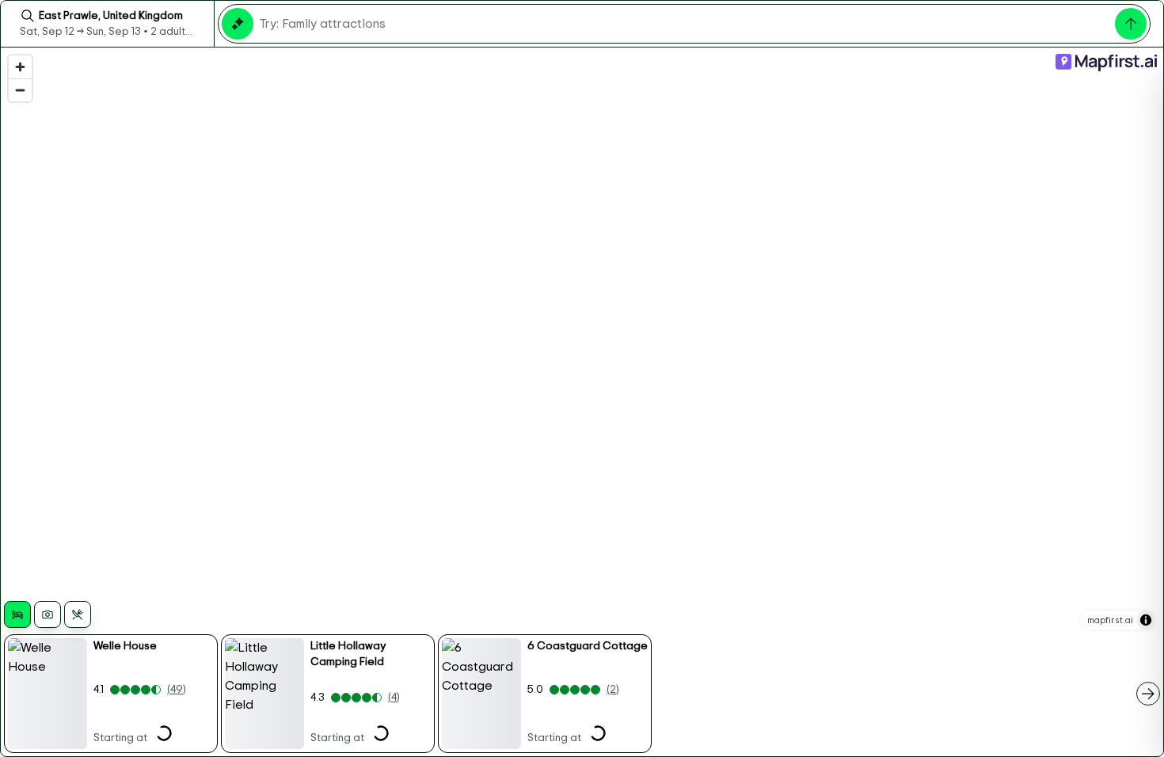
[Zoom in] (20, 66)
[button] (111, 693)
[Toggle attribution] (1145, 620)
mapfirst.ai (1110, 620)
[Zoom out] (20, 89)
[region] (582, 402)
